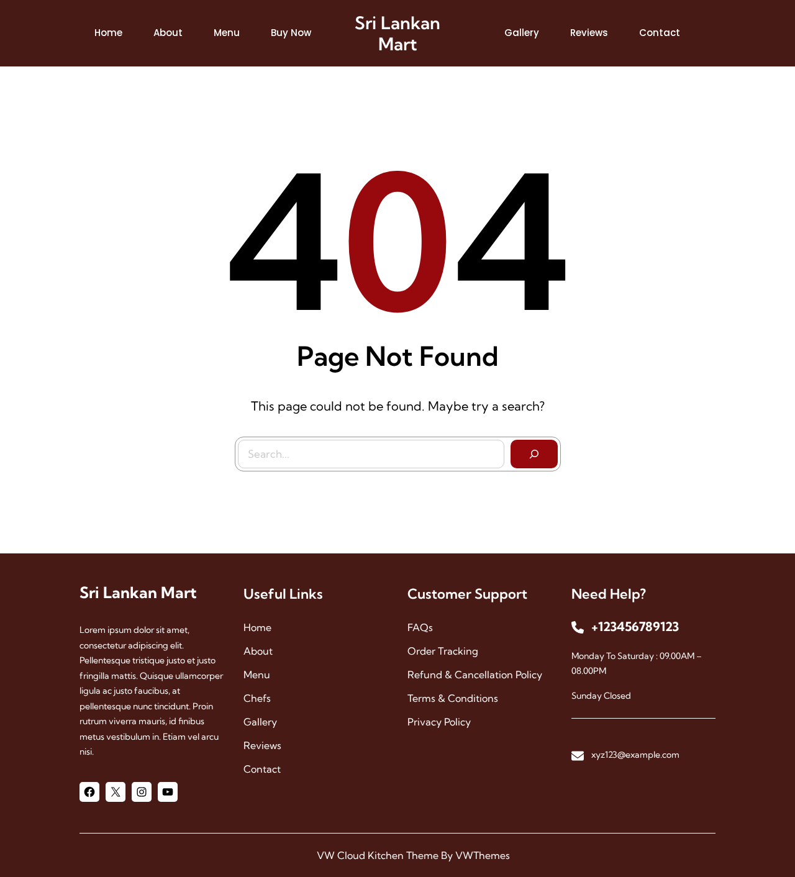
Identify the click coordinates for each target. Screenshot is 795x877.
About (258, 651)
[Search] (534, 454)
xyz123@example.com (635, 754)
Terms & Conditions (452, 698)
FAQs (420, 627)
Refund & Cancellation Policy (474, 674)
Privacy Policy (439, 722)
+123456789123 (635, 626)
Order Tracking (442, 651)
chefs (257, 698)
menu (256, 674)
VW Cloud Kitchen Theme (377, 855)
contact (262, 769)
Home (257, 627)
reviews (262, 745)
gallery (260, 722)
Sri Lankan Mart (397, 33)
